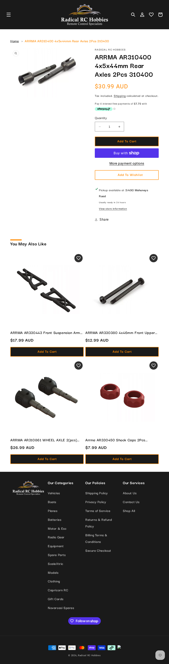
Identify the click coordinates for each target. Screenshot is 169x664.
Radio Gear (56, 536)
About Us (130, 492)
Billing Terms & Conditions (96, 538)
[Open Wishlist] (151, 14)
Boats (52, 501)
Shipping (120, 95)
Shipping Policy (96, 492)
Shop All (129, 510)
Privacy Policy (95, 501)
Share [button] (104, 219)
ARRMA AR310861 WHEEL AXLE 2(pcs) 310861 (43, 440)
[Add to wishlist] (78, 258)
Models (53, 572)
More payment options (126, 163)
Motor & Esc (57, 528)
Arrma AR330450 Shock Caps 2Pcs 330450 (115, 440)
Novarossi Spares (61, 607)
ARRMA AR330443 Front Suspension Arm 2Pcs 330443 (45, 332)
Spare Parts (57, 554)
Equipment (55, 545)
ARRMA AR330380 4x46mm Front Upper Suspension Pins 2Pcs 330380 (120, 332)
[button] (8, 14)
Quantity (101, 117)
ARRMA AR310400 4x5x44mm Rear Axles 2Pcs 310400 (67, 40)
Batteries (54, 519)
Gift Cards (55, 598)
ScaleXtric (55, 563)
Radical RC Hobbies (89, 655)
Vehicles (54, 492)
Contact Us (131, 501)
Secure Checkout (98, 550)
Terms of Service (97, 510)
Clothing (54, 581)
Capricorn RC (58, 589)
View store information (113, 208)
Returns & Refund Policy (98, 522)
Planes (53, 510)
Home (14, 40)
